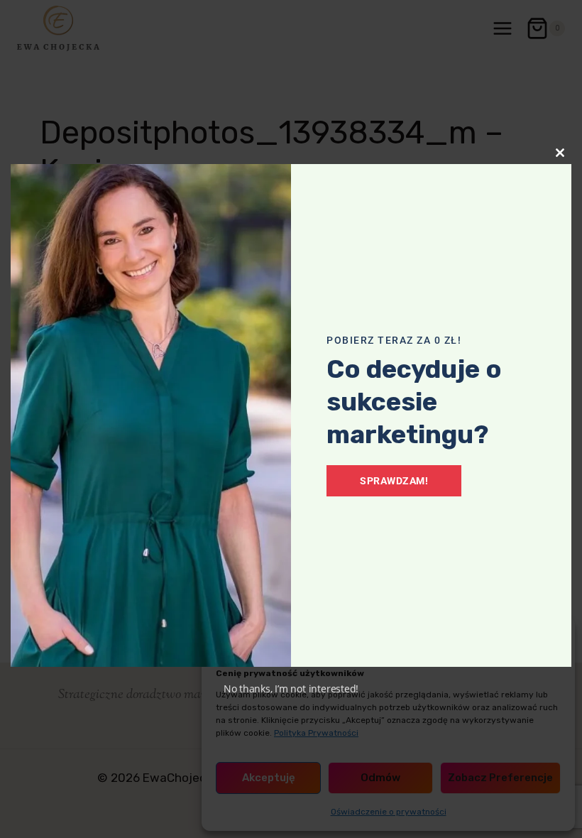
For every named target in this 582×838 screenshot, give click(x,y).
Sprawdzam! (394, 480)
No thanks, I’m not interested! (291, 688)
